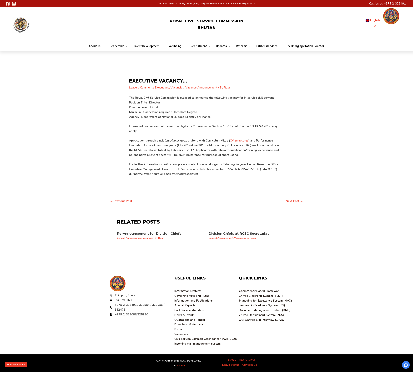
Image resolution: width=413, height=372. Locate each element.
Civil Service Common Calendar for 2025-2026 (205, 339)
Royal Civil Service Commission (206, 21)
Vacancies (177, 87)
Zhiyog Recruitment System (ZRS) (261, 315)
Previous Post (121, 201)
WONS (181, 365)
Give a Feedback (15, 364)
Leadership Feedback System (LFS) (262, 305)
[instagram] (14, 4)
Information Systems (187, 291)
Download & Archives (189, 324)
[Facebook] (8, 4)
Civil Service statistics (189, 310)
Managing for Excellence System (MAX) (265, 301)
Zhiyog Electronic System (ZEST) (261, 296)
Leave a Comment (140, 87)
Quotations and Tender (189, 320)
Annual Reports (185, 305)
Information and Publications (193, 301)
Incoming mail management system (197, 344)
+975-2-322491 (395, 3)
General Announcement (129, 238)
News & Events (184, 315)
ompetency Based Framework (259, 291)
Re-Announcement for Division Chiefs (149, 233)
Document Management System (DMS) (264, 310)
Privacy (231, 360)
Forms (178, 329)
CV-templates (239, 140)
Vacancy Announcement (201, 87)
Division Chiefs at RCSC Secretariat (239, 233)
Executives (162, 87)
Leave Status (230, 365)
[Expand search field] (374, 25)
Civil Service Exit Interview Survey (261, 320)
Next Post (294, 201)
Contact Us (249, 365)
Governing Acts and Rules (191, 296)
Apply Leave (247, 360)
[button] (96, 46)
